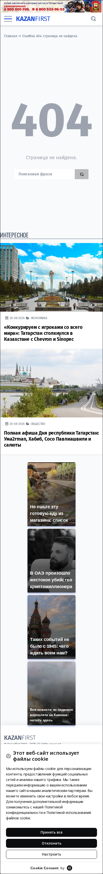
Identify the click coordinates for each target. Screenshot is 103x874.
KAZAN (33, 19)
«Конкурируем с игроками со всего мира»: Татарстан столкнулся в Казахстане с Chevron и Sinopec (43, 333)
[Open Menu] (8, 19)
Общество (38, 424)
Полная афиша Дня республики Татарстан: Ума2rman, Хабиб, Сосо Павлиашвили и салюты (51, 439)
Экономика (39, 318)
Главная (10, 36)
